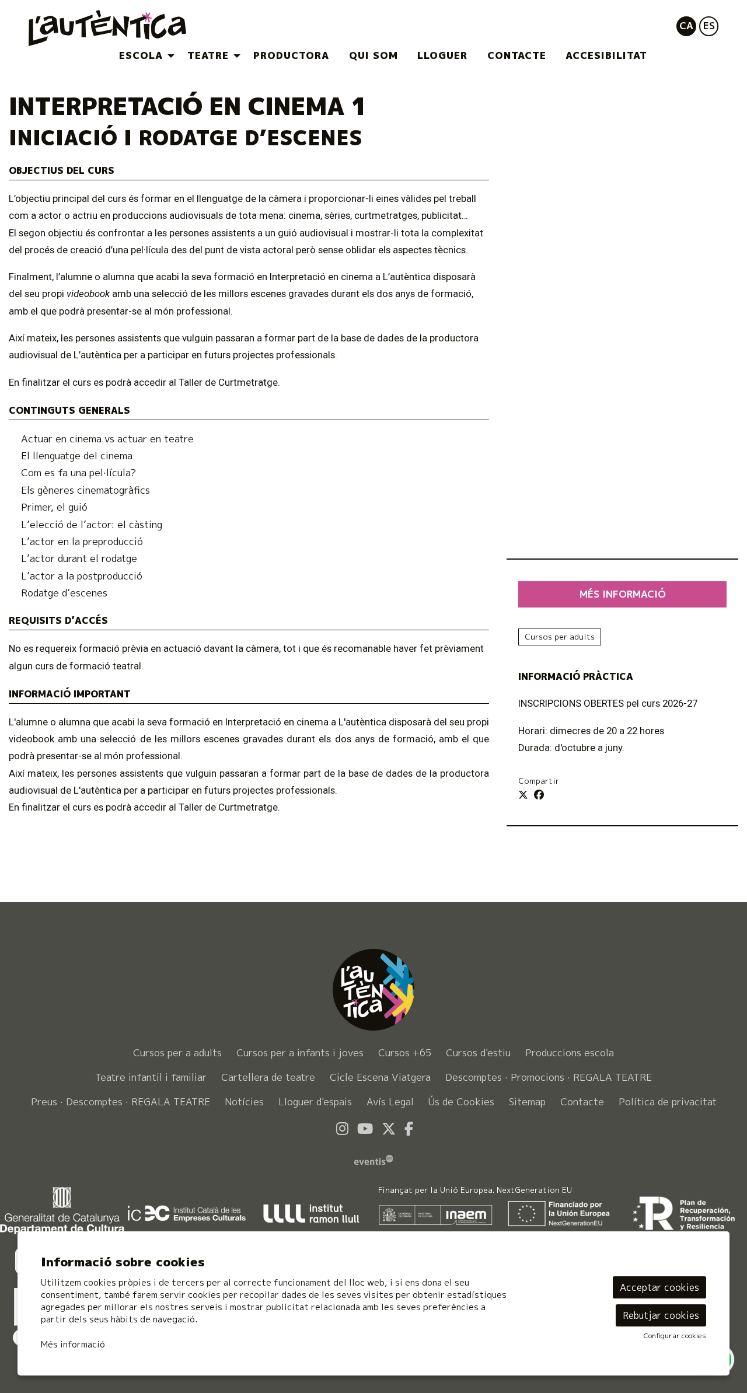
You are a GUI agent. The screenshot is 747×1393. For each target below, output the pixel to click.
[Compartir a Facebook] (539, 794)
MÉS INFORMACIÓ (623, 594)
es (709, 25)
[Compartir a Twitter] (523, 794)
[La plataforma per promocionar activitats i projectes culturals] (373, 1158)
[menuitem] (143, 56)
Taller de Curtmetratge (228, 382)
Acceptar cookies (659, 1287)
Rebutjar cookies (661, 1315)
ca (686, 25)
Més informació (73, 1344)
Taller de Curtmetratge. (229, 807)
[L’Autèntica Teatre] (138, 33)
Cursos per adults (560, 636)
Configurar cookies (675, 1335)
